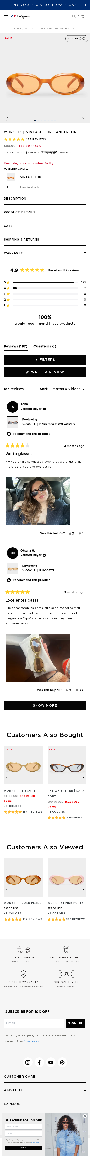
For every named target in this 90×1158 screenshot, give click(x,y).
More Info (65, 152)
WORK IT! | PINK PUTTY (66, 903)
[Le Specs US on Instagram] (28, 1062)
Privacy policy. (31, 1041)
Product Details (20, 212)
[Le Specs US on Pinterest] (62, 1062)
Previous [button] (7, 120)
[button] (74, 16)
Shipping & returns (21, 239)
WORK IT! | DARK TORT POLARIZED (48, 424)
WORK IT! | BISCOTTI (38, 570)
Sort (44, 389)
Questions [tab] (44, 348)
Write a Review (57, 373)
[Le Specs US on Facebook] (39, 1062)
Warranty (13, 253)
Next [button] (83, 120)
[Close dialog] (85, 1116)
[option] (45, 78)
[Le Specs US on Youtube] (51, 1062)
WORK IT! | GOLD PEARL (22, 903)
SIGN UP (75, 1023)
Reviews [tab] (16, 348)
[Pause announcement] (85, 5)
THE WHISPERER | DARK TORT (66, 794)
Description (15, 198)
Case (8, 225)
